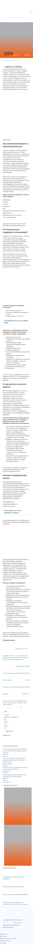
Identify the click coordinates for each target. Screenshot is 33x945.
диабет (6, 726)
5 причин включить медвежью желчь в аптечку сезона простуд (15, 768)
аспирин (7, 715)
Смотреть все (7, 782)
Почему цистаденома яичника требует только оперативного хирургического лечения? (15, 751)
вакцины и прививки (11, 717)
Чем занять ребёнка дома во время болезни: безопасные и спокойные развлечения (14, 760)
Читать (5, 756)
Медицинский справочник (11, 925)
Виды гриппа (8, 53)
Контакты (3, 943)
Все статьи (18, 923)
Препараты (6, 771)
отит (5, 728)
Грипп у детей (7, 764)
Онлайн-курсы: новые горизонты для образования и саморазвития (14, 775)
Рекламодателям (8, 927)
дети (5, 723)
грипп (6, 721)
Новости (5, 754)
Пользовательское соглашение (12, 920)
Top (28, 940)
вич (5, 719)
